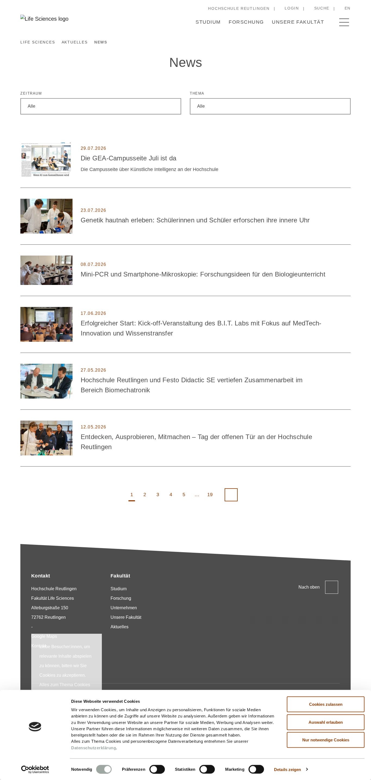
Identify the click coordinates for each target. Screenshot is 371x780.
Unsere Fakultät (298, 22)
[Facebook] (335, 620)
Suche (321, 8)
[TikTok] (269, 620)
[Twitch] (302, 620)
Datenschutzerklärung (93, 747)
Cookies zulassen (325, 704)
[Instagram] (252, 620)
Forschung (246, 22)
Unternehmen (124, 607)
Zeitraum (31, 93)
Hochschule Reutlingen (238, 8)
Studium (208, 22)
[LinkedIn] (285, 620)
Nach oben (309, 587)
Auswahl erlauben (326, 722)
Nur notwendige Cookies (325, 740)
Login (292, 8)
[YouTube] (319, 620)
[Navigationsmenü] (344, 22)
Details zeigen (287, 769)
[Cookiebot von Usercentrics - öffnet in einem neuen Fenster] (35, 769)
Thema (197, 93)
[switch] (157, 769)
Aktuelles (119, 626)
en (348, 8)
